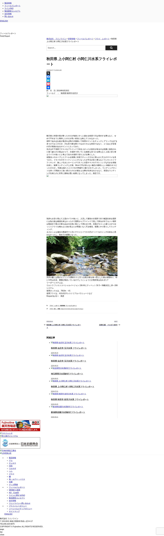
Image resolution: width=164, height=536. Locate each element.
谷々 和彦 (57, 308)
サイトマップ (14, 511)
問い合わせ (8, 16)
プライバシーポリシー (18, 506)
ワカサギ (12, 468)
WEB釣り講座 (14, 490)
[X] (82, 73)
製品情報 (8, 3)
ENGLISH (4, 21)
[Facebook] (82, 77)
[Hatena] (82, 80)
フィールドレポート (12, 6)
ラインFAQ (8, 8)
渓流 (10, 466)
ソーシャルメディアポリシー (20, 509)
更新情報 (62, 305)
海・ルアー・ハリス (17, 479)
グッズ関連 (13, 485)
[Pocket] (82, 84)
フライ (51, 308)
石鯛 (10, 482)
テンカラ (12, 463)
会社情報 (8, 14)
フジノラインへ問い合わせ (19, 503)
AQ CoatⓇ (14, 493)
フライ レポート (54, 305)
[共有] (82, 87)
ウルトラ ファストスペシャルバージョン (72, 308)
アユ (10, 460)
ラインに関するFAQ (17, 495)
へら (10, 471)
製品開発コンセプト (12, 11)
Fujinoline (58, 70)
